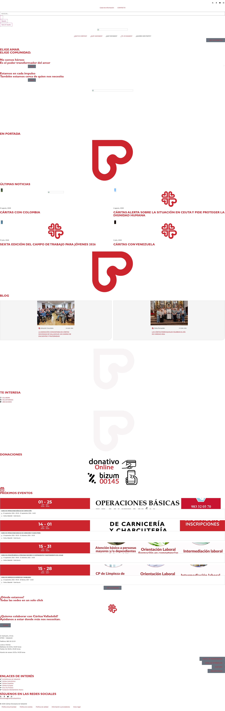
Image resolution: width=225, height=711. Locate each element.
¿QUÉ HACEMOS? (96, 36)
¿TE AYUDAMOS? (126, 36)
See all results (6, 25)
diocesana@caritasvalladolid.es (10, 698)
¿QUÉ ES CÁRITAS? (80, 36)
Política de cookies (26, 707)
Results (3, 21)
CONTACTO (121, 8)
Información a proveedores (61, 707)
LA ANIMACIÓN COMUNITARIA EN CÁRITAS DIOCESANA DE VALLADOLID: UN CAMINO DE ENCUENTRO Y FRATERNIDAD (54, 334)
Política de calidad (42, 707)
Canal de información (107, 8)
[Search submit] (1, 17)
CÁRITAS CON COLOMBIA (20, 212)
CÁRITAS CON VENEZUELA (134, 244)
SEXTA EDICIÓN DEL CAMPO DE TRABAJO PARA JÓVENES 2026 (48, 244)
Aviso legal (77, 707)
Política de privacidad (9, 707)
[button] (1, 66)
